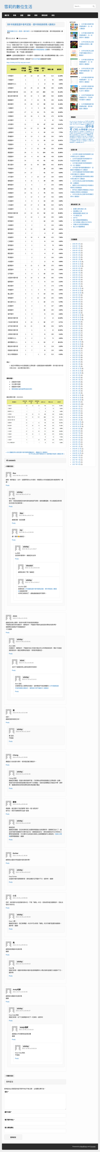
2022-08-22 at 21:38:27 (29, 549)
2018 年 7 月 (76, 457)
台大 (78, 124)
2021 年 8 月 (76, 377)
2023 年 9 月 (76, 322)
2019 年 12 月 (76, 422)
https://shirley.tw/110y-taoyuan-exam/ (18, 62)
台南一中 (73, 124)
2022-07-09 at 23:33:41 (23, 641)
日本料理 (86, 133)
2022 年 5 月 (76, 357)
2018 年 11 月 (76, 451)
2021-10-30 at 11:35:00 (20, 855)
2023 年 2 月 (76, 337)
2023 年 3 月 (76, 335)
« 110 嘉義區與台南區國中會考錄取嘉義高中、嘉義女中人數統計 (27, 452)
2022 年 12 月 (76, 342)
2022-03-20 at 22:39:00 (20, 757)
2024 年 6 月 (76, 302)
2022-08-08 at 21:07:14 (23, 494)
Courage (93, 1146)
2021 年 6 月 (76, 382)
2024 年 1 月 (76, 313)
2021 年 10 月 (76, 373)
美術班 (80, 137)
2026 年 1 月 (76, 259)
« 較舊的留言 (9, 466)
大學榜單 (85, 129)
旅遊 (21, 15)
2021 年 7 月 (76, 379)
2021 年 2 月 (76, 391)
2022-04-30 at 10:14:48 (20, 712)
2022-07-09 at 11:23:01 (20, 618)
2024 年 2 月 (76, 310)
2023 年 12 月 (76, 315)
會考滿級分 (76, 134)
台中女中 (90, 123)
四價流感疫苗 (81, 127)
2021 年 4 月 (76, 386)
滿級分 (90, 134)
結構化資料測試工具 (79, 209)
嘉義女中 (90, 124)
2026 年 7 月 (76, 246)
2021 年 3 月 (76, 388)
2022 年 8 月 (76, 351)
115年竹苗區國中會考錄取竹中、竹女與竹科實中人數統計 (86, 97)
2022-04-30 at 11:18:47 (23, 731)
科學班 (80, 136)
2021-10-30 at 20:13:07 (23, 872)
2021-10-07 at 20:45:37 (23, 1010)
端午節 (85, 136)
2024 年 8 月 (76, 297)
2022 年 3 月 (76, 362)
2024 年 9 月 (76, 295)
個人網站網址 (9, 1127)
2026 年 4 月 (76, 253)
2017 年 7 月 (76, 460)
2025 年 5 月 (76, 277)
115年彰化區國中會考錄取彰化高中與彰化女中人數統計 (86, 88)
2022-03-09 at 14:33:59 (23, 823)
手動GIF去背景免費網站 (81, 224)
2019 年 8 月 (76, 431)
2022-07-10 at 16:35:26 (26, 663)
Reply (7, 485)
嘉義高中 (73, 127)
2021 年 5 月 (76, 384)
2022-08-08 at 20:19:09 (20, 475)
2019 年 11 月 (76, 424)
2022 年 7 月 (76, 353)
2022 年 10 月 (76, 346)
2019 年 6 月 (76, 435)
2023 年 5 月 (76, 331)
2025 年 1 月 (76, 286)
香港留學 (73, 142)
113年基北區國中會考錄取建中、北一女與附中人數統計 (86, 62)
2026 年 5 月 (76, 250)
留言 (7, 1092)
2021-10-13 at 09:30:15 (20, 945)
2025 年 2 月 (76, 284)
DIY (71, 121)
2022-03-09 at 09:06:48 (20, 804)
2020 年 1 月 (76, 420)
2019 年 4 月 (76, 440)
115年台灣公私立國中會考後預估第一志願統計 (86, 71)
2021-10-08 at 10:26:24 (26, 1029)
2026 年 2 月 (76, 257)
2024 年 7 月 (76, 299)
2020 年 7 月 (76, 406)
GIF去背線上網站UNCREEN (82, 222)
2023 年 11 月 (76, 317)
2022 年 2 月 (76, 364)
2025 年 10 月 (76, 266)
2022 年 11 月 (76, 344)
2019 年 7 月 (76, 433)
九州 (87, 121)
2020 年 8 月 (76, 404)
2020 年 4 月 (76, 413)
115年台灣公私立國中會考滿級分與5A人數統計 (86, 53)
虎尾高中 (74, 141)
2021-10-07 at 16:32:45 (20, 992)
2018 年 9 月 (76, 455)
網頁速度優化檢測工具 (80, 213)
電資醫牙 (86, 140)
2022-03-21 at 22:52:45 (23, 774)
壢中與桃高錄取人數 (40, 49)
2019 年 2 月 (76, 444)
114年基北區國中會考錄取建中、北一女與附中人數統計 (86, 35)
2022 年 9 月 (76, 348)
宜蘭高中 (76, 131)
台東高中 (83, 124)
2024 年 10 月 (76, 293)
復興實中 (83, 131)
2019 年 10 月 (76, 426)
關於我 (7, 15)
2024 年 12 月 (76, 288)
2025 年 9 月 (76, 268)
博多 (76, 123)
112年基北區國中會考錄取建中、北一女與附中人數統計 (86, 80)
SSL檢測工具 (77, 215)
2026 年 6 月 (76, 248)
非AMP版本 (37, 59)
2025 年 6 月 (76, 275)
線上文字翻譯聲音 (79, 226)
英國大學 (79, 139)
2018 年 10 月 (76, 453)
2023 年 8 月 (76, 324)
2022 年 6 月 (76, 355)
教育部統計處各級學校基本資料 (22, 389)
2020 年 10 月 (76, 400)
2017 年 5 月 (76, 464)
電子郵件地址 (9, 1119)
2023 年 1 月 (76, 339)
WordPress (81, 121)
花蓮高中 (73, 139)
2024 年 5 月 (76, 304)
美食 (14, 15)
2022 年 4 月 (76, 359)
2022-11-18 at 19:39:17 (32, 582)
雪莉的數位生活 (18, 6)
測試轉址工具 (77, 211)
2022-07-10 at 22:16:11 (29, 679)
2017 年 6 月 (76, 462)
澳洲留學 (73, 136)
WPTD (75, 218)
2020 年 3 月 (76, 415)
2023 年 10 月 (76, 319)
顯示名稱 (8, 1112)
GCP (75, 121)
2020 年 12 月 (76, 395)
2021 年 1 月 (76, 393)
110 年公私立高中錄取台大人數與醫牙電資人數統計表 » (47, 454)
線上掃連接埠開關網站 (80, 220)
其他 (53, 15)
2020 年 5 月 (76, 411)
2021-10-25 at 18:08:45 (20, 898)
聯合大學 (86, 137)
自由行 (91, 137)
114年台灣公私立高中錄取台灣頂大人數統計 (86, 44)
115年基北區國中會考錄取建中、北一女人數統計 (86, 26)
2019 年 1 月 (76, 446)
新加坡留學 (79, 133)
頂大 (91, 141)
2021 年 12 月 (76, 368)
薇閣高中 (85, 139)
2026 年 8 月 (76, 244)
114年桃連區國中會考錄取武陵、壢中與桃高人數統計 (86, 106)
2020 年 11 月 (76, 397)
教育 (35, 15)
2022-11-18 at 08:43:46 (32, 568)
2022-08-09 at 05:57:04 (26, 515)
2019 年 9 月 (76, 428)
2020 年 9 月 (76, 402)
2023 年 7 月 (76, 326)
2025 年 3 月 (76, 281)
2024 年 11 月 (76, 290)
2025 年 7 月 (76, 273)
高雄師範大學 (80, 142)
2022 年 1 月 (76, 366)
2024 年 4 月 (76, 306)
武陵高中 (84, 134)
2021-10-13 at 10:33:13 (23, 964)
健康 (28, 15)
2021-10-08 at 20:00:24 (29, 1048)
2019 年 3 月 (76, 442)
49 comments (23, 38)
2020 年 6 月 (76, 408)
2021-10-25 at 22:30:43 (23, 917)
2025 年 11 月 (76, 264)
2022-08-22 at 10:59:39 (26, 532)
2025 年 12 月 (76, 261)
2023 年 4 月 (76, 333)
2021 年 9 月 (76, 375)
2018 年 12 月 (76, 449)
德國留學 (89, 131)
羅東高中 (74, 137)
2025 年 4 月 (76, 279)
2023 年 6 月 (76, 328)
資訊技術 (44, 15)
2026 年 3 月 (76, 255)
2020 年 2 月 (76, 417)
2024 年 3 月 (76, 308)
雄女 (81, 140)
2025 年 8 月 (76, 270)
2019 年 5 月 (76, 437)
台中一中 (83, 123)
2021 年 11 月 (76, 371)
